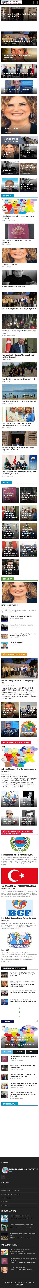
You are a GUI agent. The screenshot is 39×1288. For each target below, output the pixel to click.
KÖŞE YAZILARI (5, 1205)
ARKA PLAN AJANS (11, 1283)
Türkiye (19, 1052)
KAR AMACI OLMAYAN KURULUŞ (10, 1190)
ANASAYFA (4, 1187)
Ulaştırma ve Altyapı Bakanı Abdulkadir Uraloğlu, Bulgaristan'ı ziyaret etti (19, 15)
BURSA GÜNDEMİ (6, 1198)
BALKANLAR (7, 1052)
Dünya (31, 1052)
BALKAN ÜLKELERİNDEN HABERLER (11, 1194)
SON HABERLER (5, 1201)
